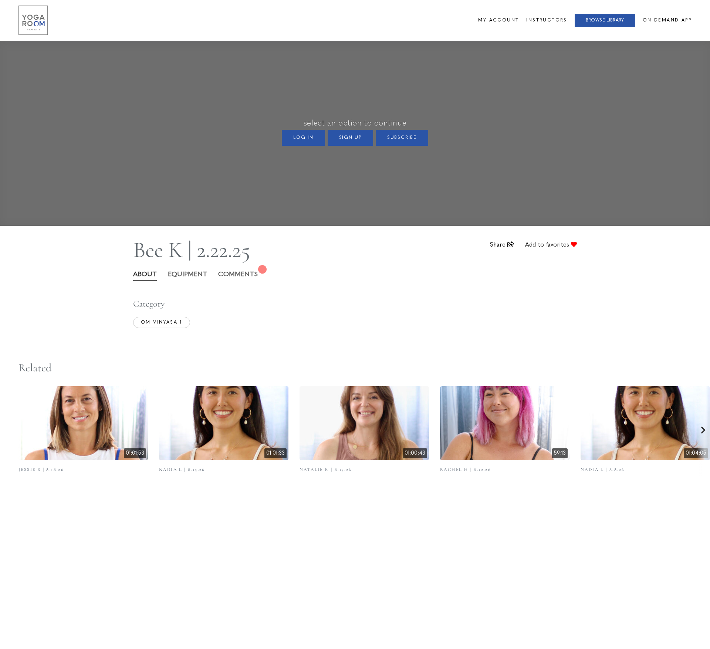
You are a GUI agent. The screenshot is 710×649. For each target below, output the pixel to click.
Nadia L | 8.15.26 (182, 469)
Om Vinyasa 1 (161, 322)
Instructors (546, 20)
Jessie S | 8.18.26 (41, 469)
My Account (498, 20)
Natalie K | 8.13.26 (326, 469)
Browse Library (605, 20)
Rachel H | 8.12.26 (465, 469)
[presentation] (703, 431)
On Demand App (667, 20)
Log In (303, 138)
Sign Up (350, 138)
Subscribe (402, 138)
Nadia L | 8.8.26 (603, 469)
